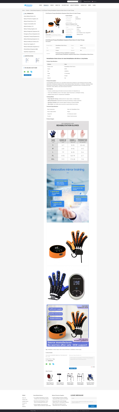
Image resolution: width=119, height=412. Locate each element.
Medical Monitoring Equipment (30, 39)
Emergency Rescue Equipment (31, 33)
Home (40, 5)
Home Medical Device (29, 16)
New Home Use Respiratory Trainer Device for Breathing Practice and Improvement (41, 401)
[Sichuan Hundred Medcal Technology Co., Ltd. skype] (32, 72)
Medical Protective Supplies (30, 18)
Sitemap (24, 406)
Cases (94, 5)
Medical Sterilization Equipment (31, 46)
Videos (52, 5)
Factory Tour (65, 5)
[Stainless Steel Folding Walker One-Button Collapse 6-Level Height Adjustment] (70, 377)
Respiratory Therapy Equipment (31, 36)
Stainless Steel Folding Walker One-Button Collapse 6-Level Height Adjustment (70, 383)
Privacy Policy (33, 410)
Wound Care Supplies (29, 44)
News (89, 5)
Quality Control (74, 5)
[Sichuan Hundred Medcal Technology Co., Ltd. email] (25, 72)
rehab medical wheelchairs (64, 349)
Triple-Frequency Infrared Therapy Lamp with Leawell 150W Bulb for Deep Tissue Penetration (50, 383)
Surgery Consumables (29, 23)
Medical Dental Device (29, 21)
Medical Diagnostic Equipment (30, 31)
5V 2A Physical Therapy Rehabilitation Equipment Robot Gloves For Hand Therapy (54, 36)
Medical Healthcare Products (30, 41)
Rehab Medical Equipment (35, 10)
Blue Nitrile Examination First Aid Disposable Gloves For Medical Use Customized (60, 405)
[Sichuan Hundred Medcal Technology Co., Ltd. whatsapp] (28, 72)
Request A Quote (87, 1)
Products (46, 5)
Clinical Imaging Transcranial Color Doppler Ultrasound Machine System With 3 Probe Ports (42, 405)
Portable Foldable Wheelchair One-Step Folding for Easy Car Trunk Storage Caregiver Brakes (90, 383)
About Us (57, 5)
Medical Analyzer (27, 26)
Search (80, 1)
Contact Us (83, 5)
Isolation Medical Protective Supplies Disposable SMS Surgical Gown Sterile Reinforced (60, 398)
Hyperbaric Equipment (29, 51)
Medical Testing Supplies (29, 28)
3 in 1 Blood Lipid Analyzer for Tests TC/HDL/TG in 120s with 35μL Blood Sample (41, 398)
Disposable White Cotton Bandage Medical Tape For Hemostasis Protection (61, 401)
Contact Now (68, 36)
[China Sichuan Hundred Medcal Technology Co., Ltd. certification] (27, 60)
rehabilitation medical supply (53, 349)
